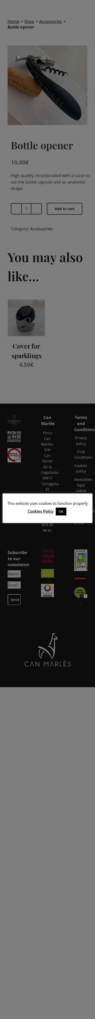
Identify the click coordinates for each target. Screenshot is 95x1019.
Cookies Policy (40, 511)
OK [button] (61, 511)
